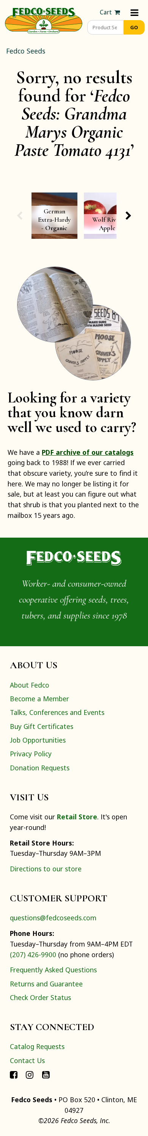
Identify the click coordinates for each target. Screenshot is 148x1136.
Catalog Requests (37, 1046)
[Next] (128, 215)
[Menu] (134, 12)
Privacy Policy (31, 753)
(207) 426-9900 (33, 954)
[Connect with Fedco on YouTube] (46, 1074)
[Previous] (19, 215)
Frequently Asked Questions (53, 969)
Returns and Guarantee (46, 983)
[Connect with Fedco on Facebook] (13, 1074)
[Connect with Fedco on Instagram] (29, 1074)
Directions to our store (46, 868)
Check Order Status (40, 997)
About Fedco (29, 684)
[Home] (43, 19)
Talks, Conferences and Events (57, 712)
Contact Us (27, 1060)
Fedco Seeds (25, 50)
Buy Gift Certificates (41, 726)
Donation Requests (39, 767)
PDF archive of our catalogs (88, 452)
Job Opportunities (38, 740)
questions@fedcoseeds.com (53, 917)
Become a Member (39, 698)
